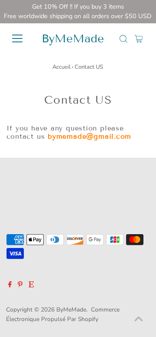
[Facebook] (10, 285)
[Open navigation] (19, 38)
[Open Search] (123, 39)
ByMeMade (73, 38)
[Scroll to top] (138, 319)
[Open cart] (139, 38)
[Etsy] (31, 285)
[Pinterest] (20, 285)
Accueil (61, 67)
